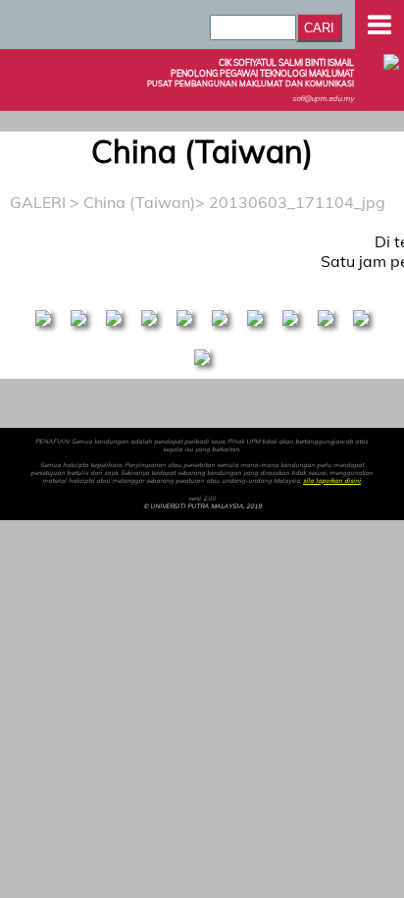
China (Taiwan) (139, 202)
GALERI (38, 202)
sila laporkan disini (332, 481)
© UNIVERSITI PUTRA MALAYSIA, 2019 (202, 506)
